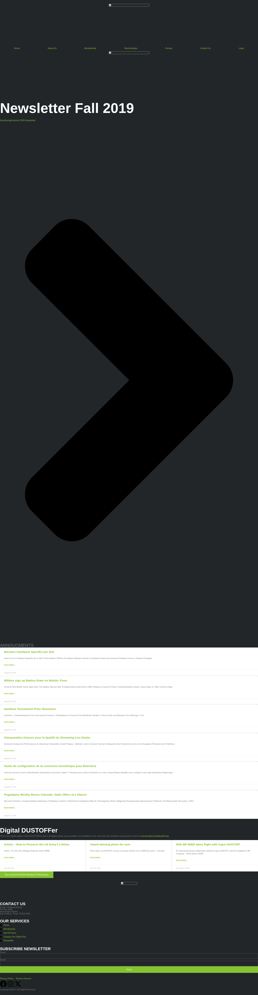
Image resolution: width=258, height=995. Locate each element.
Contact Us (205, 48)
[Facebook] (3, 983)
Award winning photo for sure (110, 844)
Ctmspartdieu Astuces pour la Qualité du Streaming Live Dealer (47, 737)
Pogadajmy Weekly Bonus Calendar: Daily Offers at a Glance (45, 794)
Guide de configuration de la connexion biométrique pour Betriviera (50, 766)
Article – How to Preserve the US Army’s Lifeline (36, 844)
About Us (52, 48)
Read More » (9, 665)
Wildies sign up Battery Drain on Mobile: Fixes (35, 680)
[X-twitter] (18, 983)
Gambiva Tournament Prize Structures (30, 708)
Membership (90, 48)
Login (241, 48)
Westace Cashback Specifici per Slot (29, 651)
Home (17, 48)
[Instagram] (10, 983)
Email (3, 960)
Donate (168, 48)
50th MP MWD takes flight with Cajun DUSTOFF (208, 844)
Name (3, 952)
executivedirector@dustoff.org (154, 836)
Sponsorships (130, 48)
